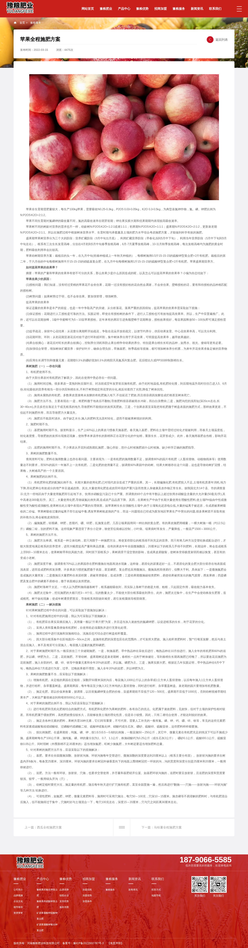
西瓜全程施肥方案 (49, 827)
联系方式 (156, 889)
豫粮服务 (179, 8)
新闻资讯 (197, 8)
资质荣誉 (18, 913)
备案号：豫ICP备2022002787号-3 (83, 943)
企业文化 (18, 901)
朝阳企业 (64, 895)
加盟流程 (87, 889)
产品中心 (124, 8)
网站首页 (88, 8)
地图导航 (156, 895)
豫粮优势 (142, 8)
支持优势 (64, 901)
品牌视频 (18, 895)
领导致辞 (18, 907)
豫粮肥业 (106, 8)
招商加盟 (160, 8)
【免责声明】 (115, 943)
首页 (22, 22)
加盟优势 (87, 895)
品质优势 (64, 889)
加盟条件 (87, 901)
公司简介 (18, 889)
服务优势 (64, 907)
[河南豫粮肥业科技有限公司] (20, 7)
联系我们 (215, 8)
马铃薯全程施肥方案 (168, 827)
